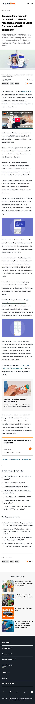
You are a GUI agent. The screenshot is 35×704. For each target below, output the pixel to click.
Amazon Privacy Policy (8, 452)
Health (17, 83)
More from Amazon (8, 683)
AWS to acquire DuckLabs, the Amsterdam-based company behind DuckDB (18, 539)
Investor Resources (8, 659)
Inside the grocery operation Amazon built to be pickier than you (24, 597)
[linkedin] (25, 692)
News (3, 10)
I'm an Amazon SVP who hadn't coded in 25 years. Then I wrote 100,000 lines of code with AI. (17, 531)
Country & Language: (7, 665)
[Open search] (28, 3)
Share (30, 83)
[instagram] (10, 692)
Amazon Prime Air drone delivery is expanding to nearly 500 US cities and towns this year (18, 545)
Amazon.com (6, 654)
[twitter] (17, 692)
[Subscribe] (30, 448)
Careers (4, 672)
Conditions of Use (13, 698)
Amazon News (6, 643)
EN (5, 667)
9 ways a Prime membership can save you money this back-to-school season (23, 583)
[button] (17, 477)
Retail (8, 10)
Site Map (4, 678)
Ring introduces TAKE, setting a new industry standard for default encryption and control (18, 524)
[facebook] (3, 692)
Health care (5, 83)
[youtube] (32, 692)
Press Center (6, 648)
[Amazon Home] (8, 3)
